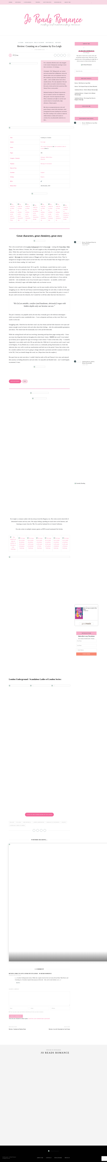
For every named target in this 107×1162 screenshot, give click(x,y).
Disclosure (58, 1157)
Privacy (67, 1157)
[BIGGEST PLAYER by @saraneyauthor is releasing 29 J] (27, 1101)
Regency (42, 176)
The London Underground (46, 146)
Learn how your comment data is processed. (39, 1018)
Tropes (38, 2)
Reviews (18, 2)
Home (10, 2)
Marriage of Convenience (46, 163)
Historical (50, 42)
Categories (27, 2)
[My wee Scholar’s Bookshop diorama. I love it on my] (9, 1061)
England (42, 172)
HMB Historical (27, 822)
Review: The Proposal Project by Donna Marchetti (86, 86)
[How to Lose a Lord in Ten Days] (79, 613)
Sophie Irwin (86, 610)
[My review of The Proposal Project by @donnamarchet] (98, 1090)
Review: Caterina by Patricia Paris (17, 1029)
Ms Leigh (17, 257)
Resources (57, 2)
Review (58, 42)
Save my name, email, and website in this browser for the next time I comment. (26, 1011)
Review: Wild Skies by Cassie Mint (82, 83)
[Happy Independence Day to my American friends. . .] (80, 1061)
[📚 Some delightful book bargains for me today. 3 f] (62, 1073)
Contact (49, 1157)
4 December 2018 (39, 49)
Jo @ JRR (15, 55)
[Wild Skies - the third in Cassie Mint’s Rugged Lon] (45, 1093)
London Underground (32, 247)
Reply (18, 982)
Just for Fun (47, 2)
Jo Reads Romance (55, 1052)
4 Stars (20, 42)
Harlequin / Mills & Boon (34, 42)
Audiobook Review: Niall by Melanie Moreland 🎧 (86, 89)
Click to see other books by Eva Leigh (39, 814)
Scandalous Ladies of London (17, 825)
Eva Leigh (43, 142)
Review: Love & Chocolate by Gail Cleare (59, 1029)
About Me (67, 2)
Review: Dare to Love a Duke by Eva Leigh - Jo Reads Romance (30, 973)
